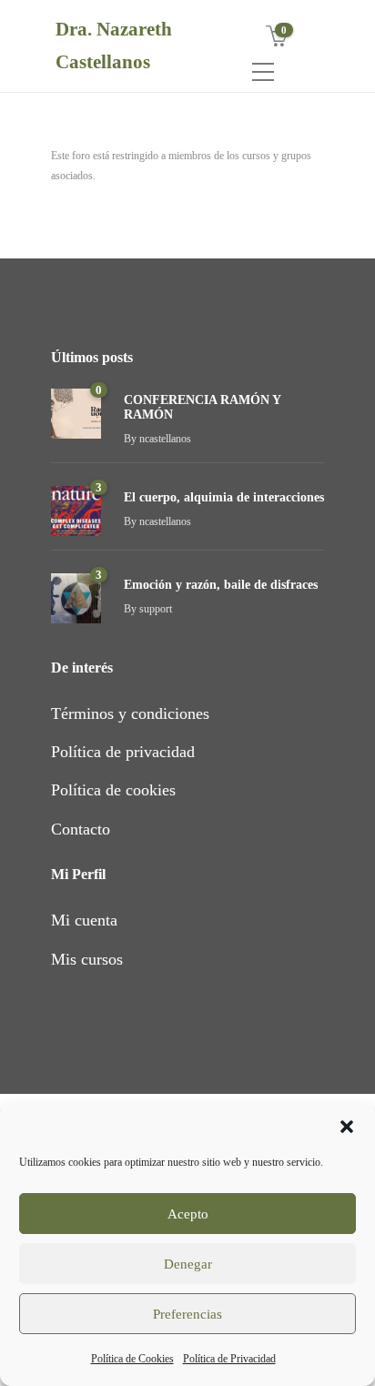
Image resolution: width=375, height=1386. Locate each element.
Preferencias (187, 1314)
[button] (347, 1127)
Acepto (187, 1214)
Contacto (80, 829)
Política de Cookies (132, 1358)
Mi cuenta (84, 920)
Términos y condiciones (130, 713)
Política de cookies (113, 790)
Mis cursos (87, 959)
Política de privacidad (123, 752)
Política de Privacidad (229, 1358)
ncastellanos (165, 438)
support (155, 608)
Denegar (188, 1264)
